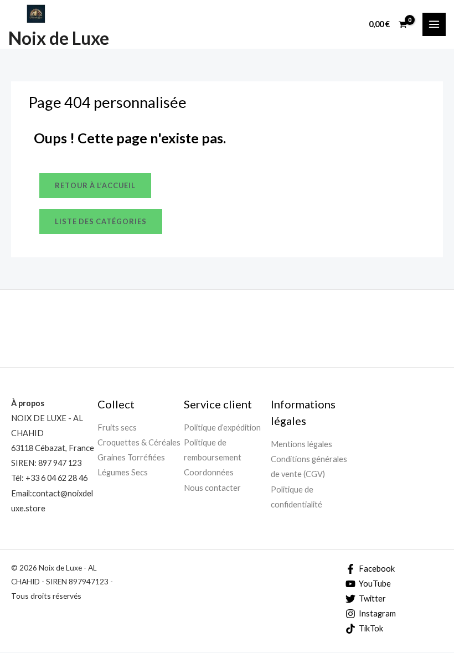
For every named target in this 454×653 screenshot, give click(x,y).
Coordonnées (209, 472)
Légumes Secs (122, 472)
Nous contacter (212, 488)
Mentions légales (301, 444)
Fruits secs (117, 427)
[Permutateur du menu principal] (434, 24)
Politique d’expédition (222, 427)
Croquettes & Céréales (138, 442)
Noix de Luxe (58, 38)
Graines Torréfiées (131, 457)
